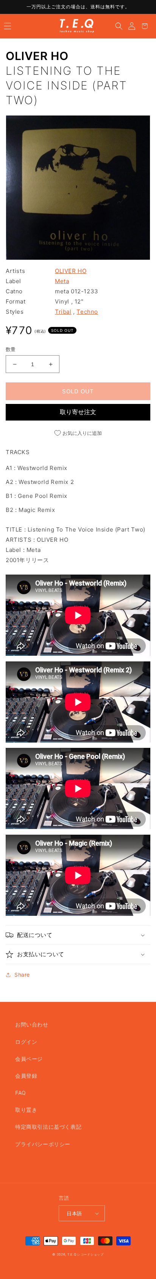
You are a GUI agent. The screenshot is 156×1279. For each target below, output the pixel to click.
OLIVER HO (37, 56)
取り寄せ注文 (78, 412)
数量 (11, 349)
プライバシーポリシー (42, 1144)
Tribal (63, 311)
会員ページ (29, 1059)
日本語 (74, 1213)
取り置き (26, 1109)
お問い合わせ (31, 1024)
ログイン (26, 1042)
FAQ (20, 1092)
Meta (62, 281)
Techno (87, 311)
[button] (7, 26)
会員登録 (26, 1076)
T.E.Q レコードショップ (85, 1254)
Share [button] (22, 974)
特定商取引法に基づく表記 (48, 1126)
